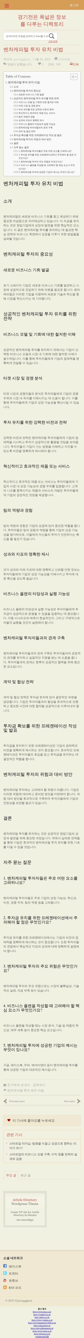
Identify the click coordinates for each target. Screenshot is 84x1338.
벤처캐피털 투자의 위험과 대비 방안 (32, 139)
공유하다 (39, 1085)
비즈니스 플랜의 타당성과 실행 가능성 (37, 123)
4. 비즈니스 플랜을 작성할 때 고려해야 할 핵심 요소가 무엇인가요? (47, 167)
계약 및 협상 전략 (27, 131)
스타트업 (64, 59)
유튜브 (13, 1280)
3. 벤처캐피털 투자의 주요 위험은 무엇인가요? (41, 161)
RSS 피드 (15, 1287)
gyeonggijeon (22, 59)
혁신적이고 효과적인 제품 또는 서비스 (37, 112)
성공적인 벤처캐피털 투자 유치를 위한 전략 (36, 98)
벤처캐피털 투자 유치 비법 (24, 82)
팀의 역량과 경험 (27, 116)
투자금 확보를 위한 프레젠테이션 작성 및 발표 (38, 135)
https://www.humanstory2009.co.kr (42, 1322)
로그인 (74, 5)
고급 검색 (52, 41)
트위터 (13, 1273)
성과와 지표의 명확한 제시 (31, 120)
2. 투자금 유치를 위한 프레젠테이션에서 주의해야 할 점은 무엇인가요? (47, 156)
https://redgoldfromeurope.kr (42, 1328)
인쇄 (76, 64)
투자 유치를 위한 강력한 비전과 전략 (36, 109)
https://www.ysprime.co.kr (42, 1320)
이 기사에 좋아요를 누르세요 (34, 1120)
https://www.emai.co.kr (42, 1311)
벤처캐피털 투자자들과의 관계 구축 (36, 127)
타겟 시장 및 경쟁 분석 (29, 105)
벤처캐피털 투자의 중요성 (27, 90)
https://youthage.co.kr (42, 1314)
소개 (16, 86)
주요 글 (11, 1175)
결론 (16, 143)
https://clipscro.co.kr (42, 1333)
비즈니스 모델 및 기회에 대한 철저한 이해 (39, 102)
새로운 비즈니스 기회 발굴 (31, 94)
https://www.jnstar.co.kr (42, 1331)
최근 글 (26, 1175)
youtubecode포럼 (42, 1336)
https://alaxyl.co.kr (42, 1317)
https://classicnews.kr (42, 1325)
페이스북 (15, 1266)
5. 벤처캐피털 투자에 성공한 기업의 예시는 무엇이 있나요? (47, 171)
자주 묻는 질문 (21, 147)
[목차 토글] (72, 76)
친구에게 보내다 (18, 1085)
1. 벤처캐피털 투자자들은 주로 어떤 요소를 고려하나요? (45, 150)
